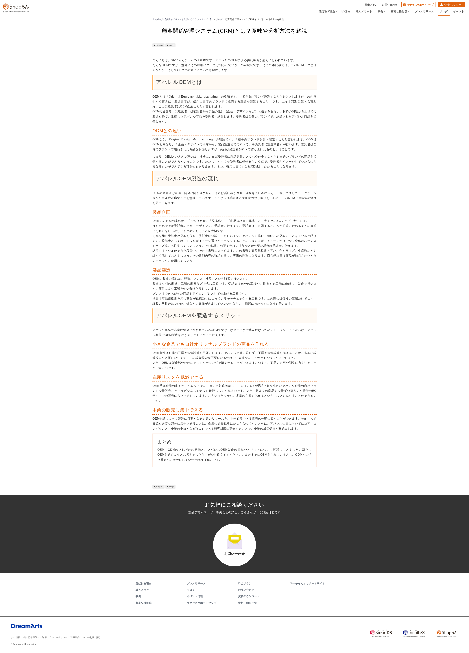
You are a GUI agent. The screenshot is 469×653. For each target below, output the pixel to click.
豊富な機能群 (399, 11)
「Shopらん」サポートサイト (306, 583)
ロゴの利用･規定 (91, 637)
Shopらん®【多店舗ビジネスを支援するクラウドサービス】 (182, 19)
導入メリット (364, 11)
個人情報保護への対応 (35, 637)
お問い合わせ (390, 4)
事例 (380, 11)
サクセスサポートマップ (420, 4)
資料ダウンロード (453, 4)
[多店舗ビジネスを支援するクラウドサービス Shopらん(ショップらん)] (447, 633)
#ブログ (170, 45)
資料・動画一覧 (247, 602)
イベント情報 (195, 596)
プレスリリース (424, 11)
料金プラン (371, 4)
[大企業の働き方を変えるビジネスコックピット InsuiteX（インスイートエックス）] (414, 633)
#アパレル (158, 45)
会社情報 (15, 637)
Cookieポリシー (58, 637)
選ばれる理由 (144, 583)
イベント (458, 11)
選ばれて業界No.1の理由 (334, 11)
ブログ (444, 11)
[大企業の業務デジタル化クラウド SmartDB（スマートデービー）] (381, 633)
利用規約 (75, 637)
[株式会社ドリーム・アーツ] (57, 630)
